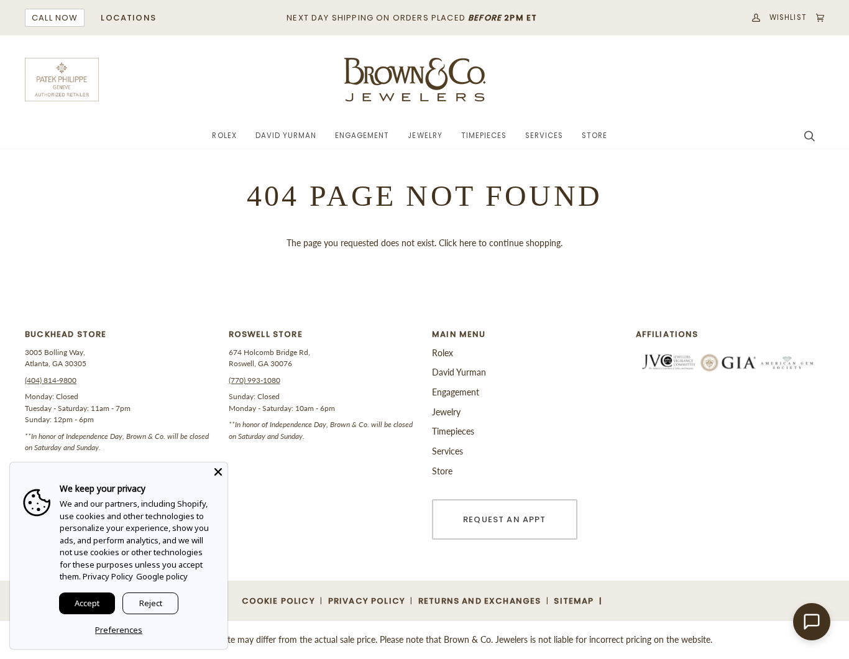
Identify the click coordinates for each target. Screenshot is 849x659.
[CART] (815, 18)
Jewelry (446, 412)
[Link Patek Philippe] (62, 79)
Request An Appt (504, 519)
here (467, 242)
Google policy (162, 576)
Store (442, 471)
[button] (224, 136)
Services (447, 451)
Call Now (55, 18)
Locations (128, 18)
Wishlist (788, 17)
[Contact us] (811, 621)
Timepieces (453, 431)
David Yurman (459, 372)
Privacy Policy (108, 576)
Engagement (455, 392)
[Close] (218, 472)
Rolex (442, 353)
